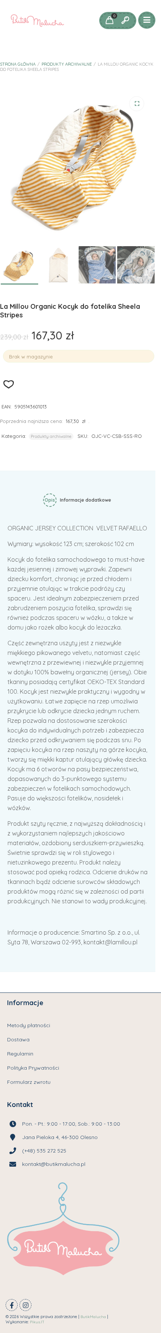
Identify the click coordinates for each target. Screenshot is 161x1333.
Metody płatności (28, 1025)
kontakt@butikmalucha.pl (53, 1164)
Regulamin (20, 1053)
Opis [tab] (50, 500)
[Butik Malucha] (37, 20)
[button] (136, 103)
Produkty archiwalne (67, 64)
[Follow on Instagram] (25, 1305)
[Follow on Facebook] (12, 1305)
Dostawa (18, 1039)
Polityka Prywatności (33, 1067)
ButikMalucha (93, 1316)
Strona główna (18, 64)
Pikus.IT (37, 1322)
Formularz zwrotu (29, 1082)
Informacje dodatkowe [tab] (85, 500)
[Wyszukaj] (125, 20)
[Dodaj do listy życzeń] (9, 384)
